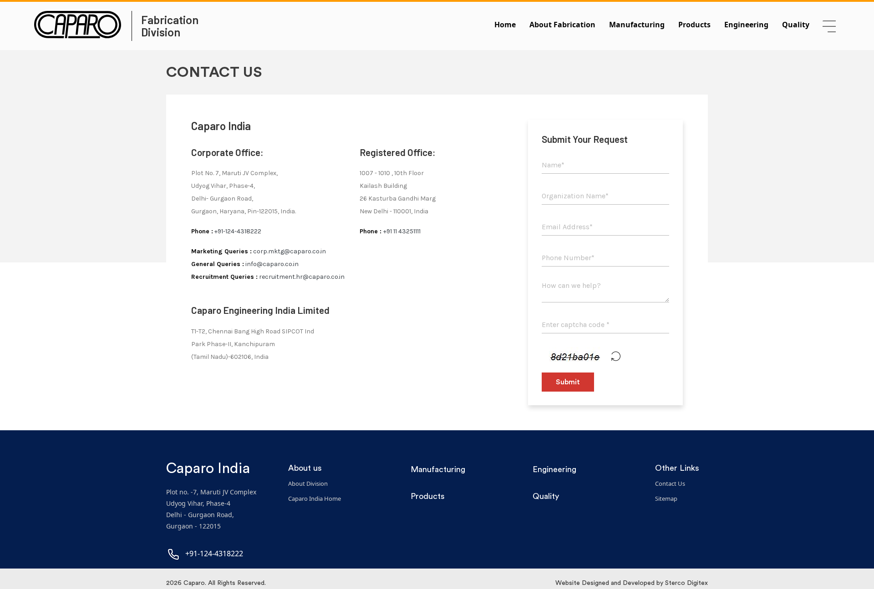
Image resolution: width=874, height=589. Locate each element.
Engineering (746, 25)
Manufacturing (637, 25)
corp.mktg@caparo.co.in (289, 251)
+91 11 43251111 (402, 231)
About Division (308, 483)
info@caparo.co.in (271, 264)
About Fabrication (562, 25)
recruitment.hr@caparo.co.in (301, 277)
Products (694, 25)
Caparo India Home (314, 498)
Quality (795, 25)
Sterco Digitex (686, 583)
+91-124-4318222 (237, 231)
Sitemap (666, 498)
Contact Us (670, 483)
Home (505, 25)
